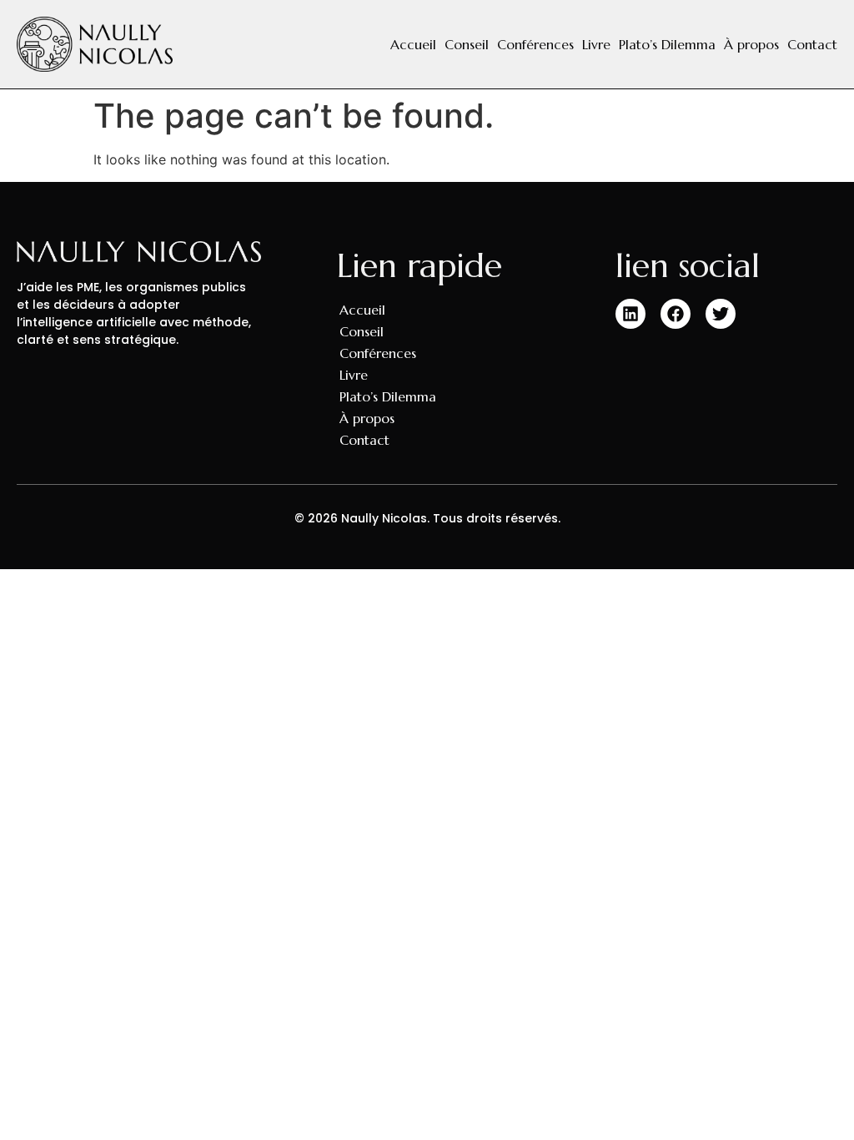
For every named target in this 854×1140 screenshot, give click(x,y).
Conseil (467, 44)
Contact (812, 44)
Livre (596, 44)
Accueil (413, 44)
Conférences (535, 44)
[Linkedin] (630, 314)
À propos (751, 44)
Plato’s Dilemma (667, 44)
